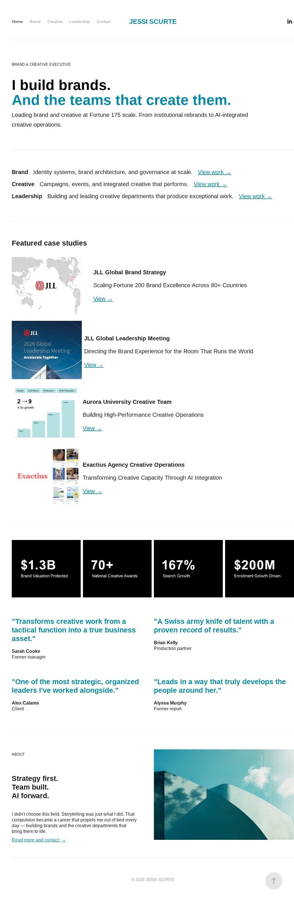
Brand (35, 21)
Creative (55, 21)
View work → (214, 172)
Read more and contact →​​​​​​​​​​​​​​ (39, 840)
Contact (104, 21)
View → (103, 299)
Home (17, 21)
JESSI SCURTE (153, 21)
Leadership (79, 21)
